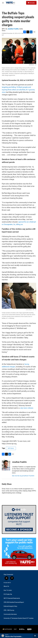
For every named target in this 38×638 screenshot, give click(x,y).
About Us (6, 586)
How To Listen (8, 590)
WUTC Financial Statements (12, 598)
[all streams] (35, 635)
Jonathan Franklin (13, 29)
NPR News (11, 448)
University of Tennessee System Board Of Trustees (18, 618)
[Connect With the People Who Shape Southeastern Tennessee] (19, 519)
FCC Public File (8, 594)
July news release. (27, 408)
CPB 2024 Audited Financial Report (14, 602)
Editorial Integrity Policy (10, 606)
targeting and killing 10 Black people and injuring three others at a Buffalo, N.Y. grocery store (18, 89)
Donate (32, 3)
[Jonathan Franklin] (6, 464)
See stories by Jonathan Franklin (23, 476)
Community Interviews (10, 614)
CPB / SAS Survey (9, 610)
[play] (3, 636)
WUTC (9, 582)
